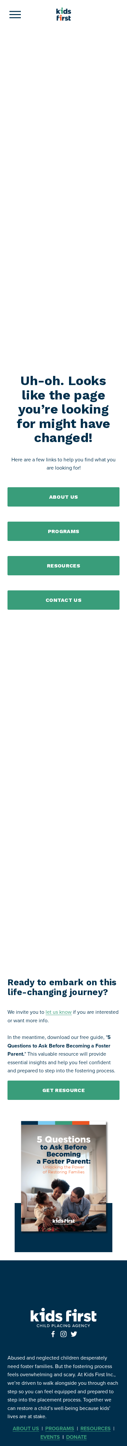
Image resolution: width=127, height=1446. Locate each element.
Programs (63, 531)
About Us (63, 497)
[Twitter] (74, 1334)
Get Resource (63, 1090)
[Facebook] (53, 1334)
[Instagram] (63, 1334)
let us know (59, 1011)
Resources (63, 566)
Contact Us (63, 600)
